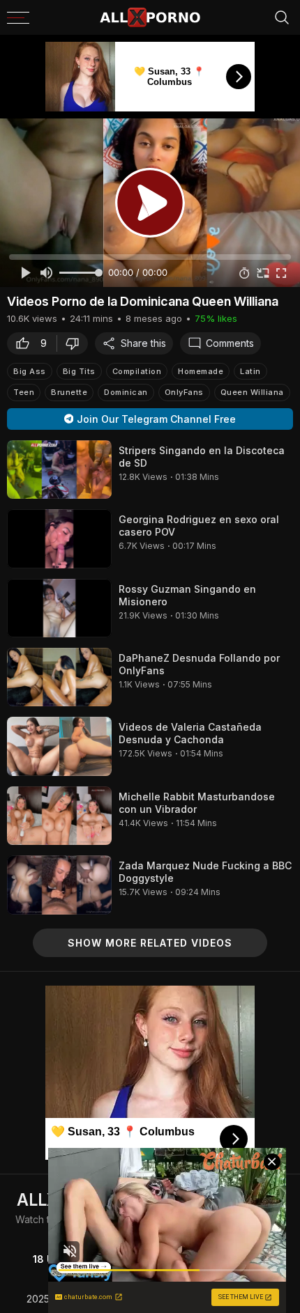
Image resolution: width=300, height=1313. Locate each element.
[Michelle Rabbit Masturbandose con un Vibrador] (59, 815)
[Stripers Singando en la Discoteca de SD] (59, 469)
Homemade (200, 371)
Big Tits (79, 371)
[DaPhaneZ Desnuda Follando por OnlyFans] (59, 677)
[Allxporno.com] (150, 17)
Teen (23, 392)
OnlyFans (184, 392)
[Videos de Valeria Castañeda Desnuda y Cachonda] (59, 746)
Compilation (137, 371)
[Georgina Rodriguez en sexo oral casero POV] (59, 538)
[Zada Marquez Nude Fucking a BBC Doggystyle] (59, 884)
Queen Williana (252, 392)
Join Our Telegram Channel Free (156, 419)
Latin (250, 371)
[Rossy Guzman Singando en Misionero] (59, 608)
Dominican (126, 392)
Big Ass (29, 371)
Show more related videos (150, 943)
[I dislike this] (76, 343)
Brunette (69, 392)
